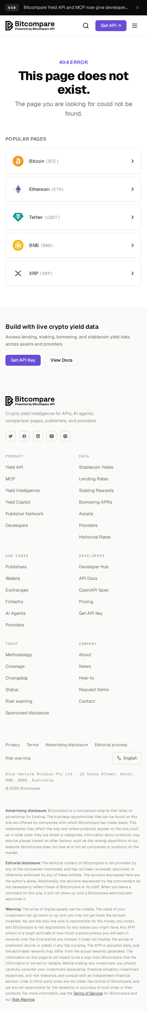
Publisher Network (24, 514)
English (130, 758)
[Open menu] (135, 26)
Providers (88, 525)
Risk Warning (23, 999)
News (85, 666)
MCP (10, 479)
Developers (16, 525)
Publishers (16, 567)
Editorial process (111, 745)
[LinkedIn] (38, 436)
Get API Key (23, 360)
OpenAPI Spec (94, 590)
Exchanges (16, 590)
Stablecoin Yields (96, 467)
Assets (86, 514)
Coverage (15, 666)
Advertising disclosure (66, 745)
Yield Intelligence (22, 490)
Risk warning (18, 701)
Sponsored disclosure (27, 713)
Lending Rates (93, 479)
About (85, 655)
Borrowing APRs (95, 502)
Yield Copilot (17, 502)
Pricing (86, 602)
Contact (87, 701)
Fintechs (14, 602)
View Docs (61, 360)
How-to (86, 678)
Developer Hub (94, 567)
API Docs (88, 578)
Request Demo (94, 689)
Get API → (111, 25)
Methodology (18, 655)
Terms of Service (88, 993)
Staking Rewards (96, 490)
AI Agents (15, 613)
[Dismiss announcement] (137, 7)
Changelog (16, 678)
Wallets (12, 578)
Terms (33, 745)
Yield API (14, 467)
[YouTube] (51, 436)
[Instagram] (65, 436)
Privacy (12, 745)
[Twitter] (10, 436)
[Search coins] (86, 26)
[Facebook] (24, 436)
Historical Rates (95, 537)
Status (11, 689)
